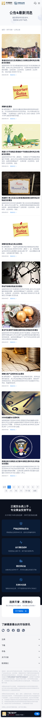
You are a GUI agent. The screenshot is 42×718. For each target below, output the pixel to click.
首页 (3, 30)
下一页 (27, 491)
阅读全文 (12, 75)
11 (21, 491)
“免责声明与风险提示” (22, 677)
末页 (34, 491)
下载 (36, 714)
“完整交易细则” (11, 677)
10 (16, 491)
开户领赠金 (19, 611)
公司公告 (17, 30)
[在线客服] (35, 3)
